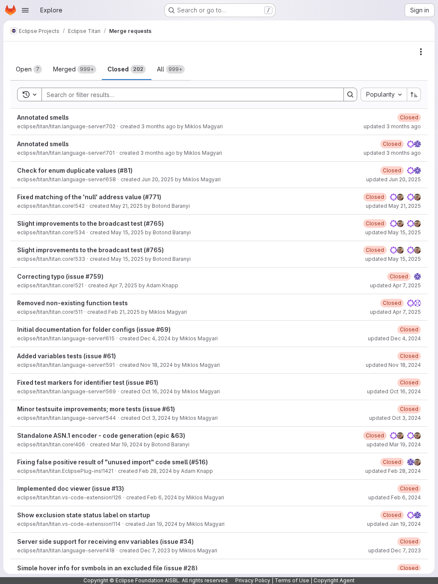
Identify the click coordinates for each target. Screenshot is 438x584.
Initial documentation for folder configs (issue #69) (94, 329)
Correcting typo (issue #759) (60, 276)
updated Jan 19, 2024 (394, 524)
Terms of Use (292, 580)
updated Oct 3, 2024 (395, 418)
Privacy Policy (252, 580)
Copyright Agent (334, 580)
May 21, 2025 (126, 206)
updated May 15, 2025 (393, 232)
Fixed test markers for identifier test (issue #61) (87, 382)
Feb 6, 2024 (162, 497)
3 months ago (158, 126)
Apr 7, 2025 (123, 285)
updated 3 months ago (392, 126)
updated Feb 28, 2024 (393, 471)
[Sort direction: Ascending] (414, 94)
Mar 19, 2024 (126, 444)
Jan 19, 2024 (162, 524)
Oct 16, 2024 (157, 391)
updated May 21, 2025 (393, 206)
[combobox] (384, 94)
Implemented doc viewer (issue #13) (70, 488)
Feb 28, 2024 (155, 471)
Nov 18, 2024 (156, 365)
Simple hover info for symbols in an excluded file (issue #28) (107, 568)
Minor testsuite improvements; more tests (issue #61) (96, 409)
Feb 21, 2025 (124, 312)
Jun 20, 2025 (158, 179)
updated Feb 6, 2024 (394, 497)
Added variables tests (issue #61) (66, 356)
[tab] (28, 69)
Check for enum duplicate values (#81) (75, 170)
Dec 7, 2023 (155, 550)
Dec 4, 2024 (155, 338)
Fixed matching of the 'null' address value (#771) (89, 197)
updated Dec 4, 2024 (394, 338)
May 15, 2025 (127, 232)
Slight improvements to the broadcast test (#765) (90, 223)
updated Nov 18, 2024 (393, 365)
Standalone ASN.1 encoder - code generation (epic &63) (101, 435)
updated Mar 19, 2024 (394, 444)
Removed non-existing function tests (72, 303)
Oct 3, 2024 (156, 418)
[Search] (350, 94)
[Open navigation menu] (25, 10)
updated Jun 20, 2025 (393, 179)
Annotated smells (43, 117)
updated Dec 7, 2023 (394, 550)
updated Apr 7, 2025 (395, 285)
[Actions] (421, 52)
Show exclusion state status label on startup (83, 515)
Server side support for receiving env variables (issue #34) (105, 541)
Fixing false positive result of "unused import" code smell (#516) (112, 462)
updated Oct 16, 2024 (394, 391)
